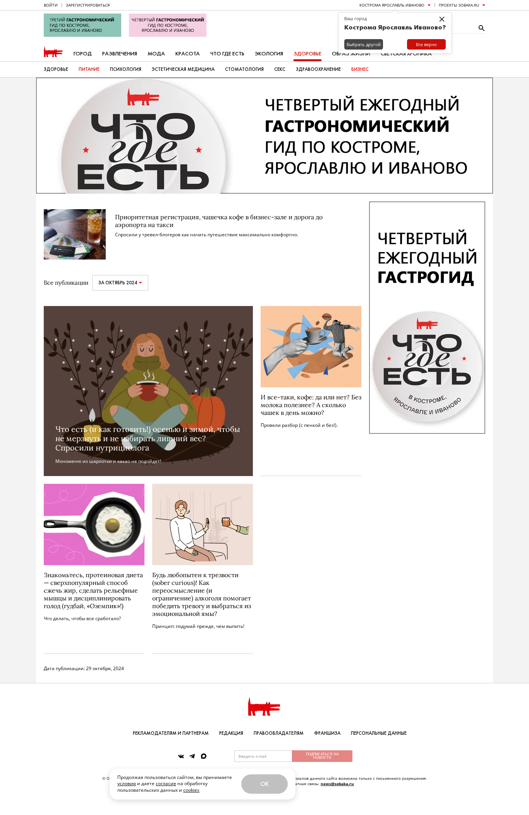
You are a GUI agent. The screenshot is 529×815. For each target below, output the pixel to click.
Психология (125, 69)
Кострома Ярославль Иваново (391, 5)
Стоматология (244, 69)
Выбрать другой (364, 44)
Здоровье (307, 53)
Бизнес (360, 69)
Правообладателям (279, 733)
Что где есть (227, 53)
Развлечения (119, 53)
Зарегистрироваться (88, 5)
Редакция (231, 733)
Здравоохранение (318, 69)
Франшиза (327, 733)
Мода (156, 53)
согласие (166, 783)
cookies (191, 790)
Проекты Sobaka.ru (459, 5)
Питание (89, 69)
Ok (264, 783)
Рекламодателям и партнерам (171, 733)
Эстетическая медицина (183, 69)
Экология (269, 53)
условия (126, 783)
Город (83, 53)
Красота (187, 53)
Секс (279, 69)
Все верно (426, 44)
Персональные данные (379, 733)
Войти (51, 5)
